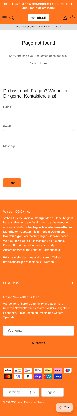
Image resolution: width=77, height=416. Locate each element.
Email (7, 126)
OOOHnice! (17, 402)
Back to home (38, 63)
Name (7, 106)
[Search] (13, 17)
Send (12, 182)
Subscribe (38, 342)
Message (9, 146)
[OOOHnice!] (38, 17)
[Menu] (4, 17)
